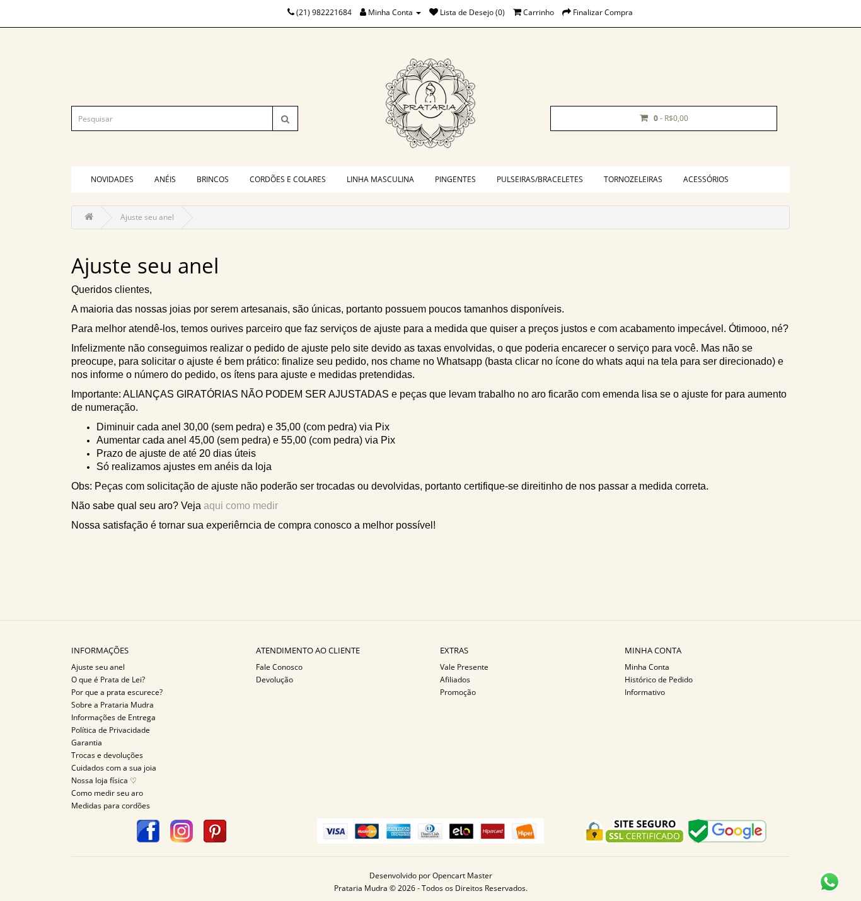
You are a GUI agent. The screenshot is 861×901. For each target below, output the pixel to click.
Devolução (274, 679)
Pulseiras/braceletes (540, 179)
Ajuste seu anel (147, 217)
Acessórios (706, 179)
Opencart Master (462, 875)
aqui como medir (241, 505)
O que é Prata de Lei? (108, 679)
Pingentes (455, 179)
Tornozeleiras (633, 179)
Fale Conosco (279, 667)
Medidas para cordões (110, 805)
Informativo (645, 692)
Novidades (112, 179)
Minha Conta (647, 667)
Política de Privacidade (110, 730)
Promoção (458, 692)
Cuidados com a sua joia (113, 767)
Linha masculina (380, 179)
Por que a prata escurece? (117, 692)
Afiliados (455, 679)
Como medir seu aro (107, 793)
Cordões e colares (288, 179)
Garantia (86, 742)
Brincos (213, 179)
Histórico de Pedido (659, 679)
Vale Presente (464, 667)
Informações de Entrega (113, 717)
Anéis (165, 179)
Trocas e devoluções (107, 755)
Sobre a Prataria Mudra (112, 704)
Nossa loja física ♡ (104, 780)
